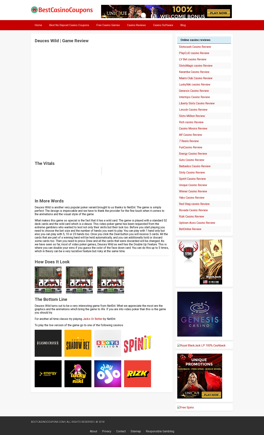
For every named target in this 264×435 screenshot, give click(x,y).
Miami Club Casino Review (195, 78)
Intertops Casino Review (194, 97)
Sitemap (136, 431)
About (93, 431)
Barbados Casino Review (194, 166)
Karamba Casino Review (194, 72)
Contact (121, 431)
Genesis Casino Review (194, 90)
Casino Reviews (136, 25)
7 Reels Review (189, 141)
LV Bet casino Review (192, 59)
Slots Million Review (192, 116)
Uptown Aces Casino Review (197, 223)
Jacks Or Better (92, 319)
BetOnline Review (190, 229)
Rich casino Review (191, 122)
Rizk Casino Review (191, 216)
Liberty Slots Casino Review (197, 103)
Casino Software (163, 25)
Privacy (106, 431)
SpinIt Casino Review (192, 179)
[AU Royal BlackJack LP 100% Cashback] (201, 345)
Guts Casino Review (191, 160)
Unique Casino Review (193, 185)
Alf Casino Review (190, 134)
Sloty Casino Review (192, 172)
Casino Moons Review (193, 128)
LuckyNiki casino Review (194, 84)
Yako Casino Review (191, 197)
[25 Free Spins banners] (185, 407)
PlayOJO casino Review (194, 53)
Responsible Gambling (160, 431)
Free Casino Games (108, 25)
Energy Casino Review (193, 153)
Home (38, 25)
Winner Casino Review (193, 191)
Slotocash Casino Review (195, 46)
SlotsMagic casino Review (195, 65)
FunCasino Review (190, 147)
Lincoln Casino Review (193, 109)
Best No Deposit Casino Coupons (69, 25)
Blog (183, 25)
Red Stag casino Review (194, 204)
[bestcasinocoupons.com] (65, 13)
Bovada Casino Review (193, 210)
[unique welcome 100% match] (199, 283)
